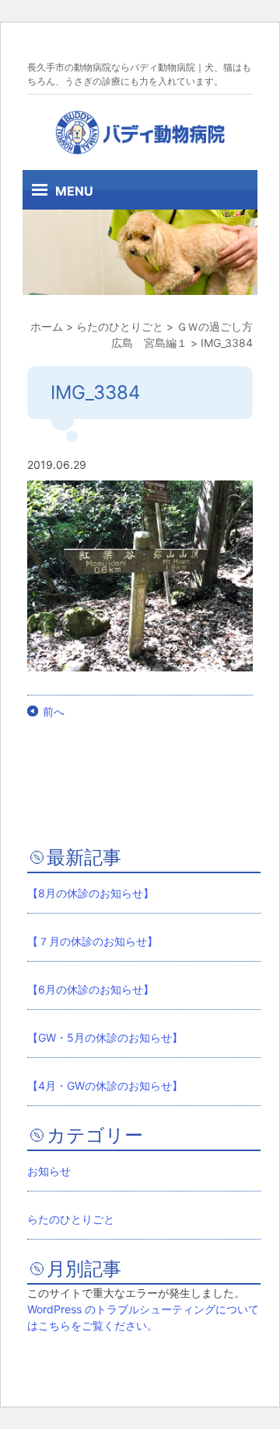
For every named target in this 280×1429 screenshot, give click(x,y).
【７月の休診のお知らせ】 (92, 941)
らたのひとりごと (70, 1219)
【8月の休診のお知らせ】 (90, 893)
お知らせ (49, 1171)
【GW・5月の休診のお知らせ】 (105, 1037)
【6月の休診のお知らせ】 (90, 989)
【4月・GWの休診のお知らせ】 (105, 1085)
